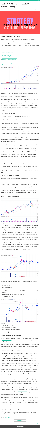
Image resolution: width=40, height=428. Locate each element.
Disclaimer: (3, 64)
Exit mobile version (20, 426)
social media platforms (22, 391)
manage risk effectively (7, 340)
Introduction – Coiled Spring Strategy (7, 52)
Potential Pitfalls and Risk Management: (8, 63)
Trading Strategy (7, 417)
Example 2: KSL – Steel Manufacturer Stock (9, 59)
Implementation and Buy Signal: (7, 55)
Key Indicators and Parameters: (6, 53)
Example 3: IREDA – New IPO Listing (8, 60)
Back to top (37, 423)
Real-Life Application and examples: (7, 56)
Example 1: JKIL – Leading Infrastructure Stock (9, 58)
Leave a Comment (20, 420)
